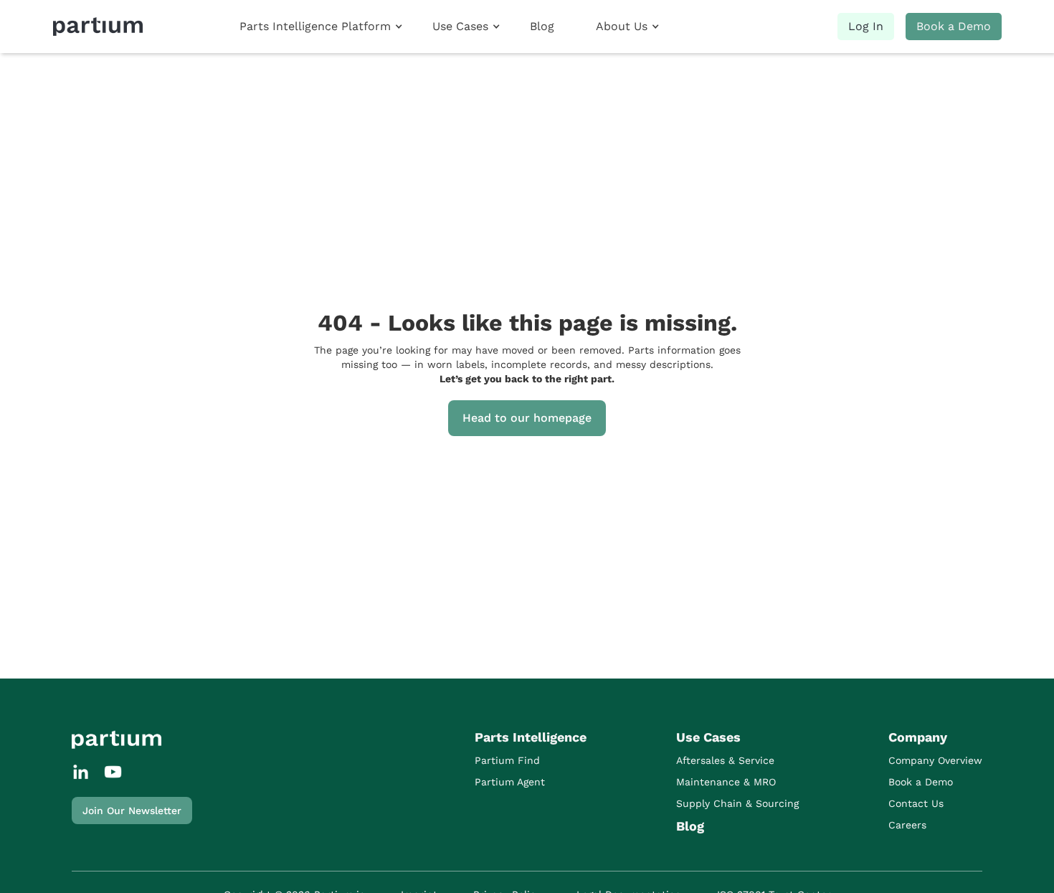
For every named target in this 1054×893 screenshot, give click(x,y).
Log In (865, 26)
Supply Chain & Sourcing (737, 803)
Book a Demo (953, 26)
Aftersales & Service (725, 760)
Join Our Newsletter (131, 810)
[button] (320, 26)
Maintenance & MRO (726, 782)
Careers (907, 825)
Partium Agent (510, 782)
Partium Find (507, 760)
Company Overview (935, 760)
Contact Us (916, 803)
